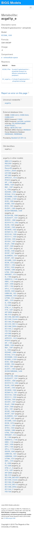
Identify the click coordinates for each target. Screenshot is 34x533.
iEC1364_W (9, 321)
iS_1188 (8, 277)
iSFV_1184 (9, 286)
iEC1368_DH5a (11, 326)
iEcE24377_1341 (11, 217)
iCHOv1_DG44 (11, 170)
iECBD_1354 (10, 203)
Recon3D (8, 168)
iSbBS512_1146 (11, 279)
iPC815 (8, 180)
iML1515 (8, 314)
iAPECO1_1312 (11, 177)
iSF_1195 (9, 182)
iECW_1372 (9, 262)
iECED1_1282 (10, 220)
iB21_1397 (9, 187)
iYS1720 (8, 331)
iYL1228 (8, 305)
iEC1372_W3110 (11, 324)
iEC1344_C (9, 328)
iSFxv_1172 (9, 288)
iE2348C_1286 (11, 192)
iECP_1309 (9, 246)
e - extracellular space (9, 57)
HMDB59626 (18, 134)
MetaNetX (14, 138)
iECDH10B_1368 (11, 215)
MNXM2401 (27, 130)
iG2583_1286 (10, 269)
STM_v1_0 (9, 307)
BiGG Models (11, 2)
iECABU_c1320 (11, 199)
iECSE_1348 (10, 250)
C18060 (19, 119)
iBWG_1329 (9, 184)
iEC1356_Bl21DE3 (12, 317)
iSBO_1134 (9, 281)
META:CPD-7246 (15, 128)
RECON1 (8, 163)
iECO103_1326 (11, 234)
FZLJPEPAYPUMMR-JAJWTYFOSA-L (15, 124)
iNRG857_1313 (11, 274)
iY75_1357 (9, 310)
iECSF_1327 (10, 253)
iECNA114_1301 (11, 232)
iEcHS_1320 (10, 225)
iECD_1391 (9, 206)
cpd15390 (20, 121)
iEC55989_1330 (11, 196)
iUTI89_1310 (10, 298)
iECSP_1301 (10, 258)
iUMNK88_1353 (11, 295)
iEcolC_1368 (10, 243)
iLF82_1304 (9, 272)
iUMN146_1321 (11, 293)
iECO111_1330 (11, 236)
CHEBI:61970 (9, 117)
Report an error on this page (14, 93)
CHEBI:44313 (14, 115)
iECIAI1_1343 (10, 227)
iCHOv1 (8, 166)
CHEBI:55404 (24, 115)
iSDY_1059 (9, 284)
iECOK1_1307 (10, 241)
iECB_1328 (9, 201)
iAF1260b (9, 312)
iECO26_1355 (10, 239)
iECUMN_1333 (11, 260)
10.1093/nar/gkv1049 (9, 518)
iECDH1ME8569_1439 (13, 210)
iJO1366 (8, 173)
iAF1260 (8, 175)
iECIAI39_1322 (11, 229)
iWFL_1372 (9, 300)
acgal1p (8, 103)
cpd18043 (27, 121)
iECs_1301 (9, 248)
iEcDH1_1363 (10, 208)
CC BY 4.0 (22, 138)
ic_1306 (8, 189)
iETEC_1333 (10, 267)
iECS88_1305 (6, 35)
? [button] (28, 93)
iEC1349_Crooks (11, 319)
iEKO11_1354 (10, 265)
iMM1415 (8, 161)
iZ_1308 (8, 302)
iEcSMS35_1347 (11, 255)
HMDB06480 (9, 134)
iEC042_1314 (10, 194)
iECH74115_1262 (12, 222)
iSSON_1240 (10, 291)
